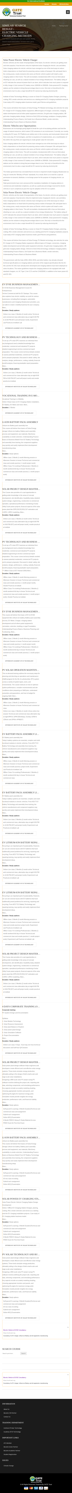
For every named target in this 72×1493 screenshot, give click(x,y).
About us (6, 1409)
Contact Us (7, 1417)
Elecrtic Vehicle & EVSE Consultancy (14, 1330)
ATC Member (8, 1443)
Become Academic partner (12, 1450)
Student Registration (10, 1454)
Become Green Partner (11, 1447)
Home (54, 25)
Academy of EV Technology (12, 1432)
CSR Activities (64, 4)
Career (46, 4)
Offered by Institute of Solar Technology (20, 386)
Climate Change (9, 1466)
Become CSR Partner (10, 1413)
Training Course (63, 25)
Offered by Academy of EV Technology (19, 328)
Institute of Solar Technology (13, 1428)
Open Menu (68, 12)
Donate (54, 4)
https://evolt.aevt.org (9, 1333)
